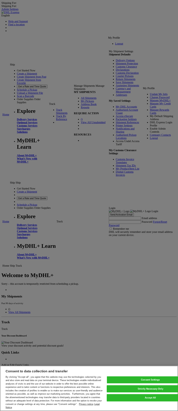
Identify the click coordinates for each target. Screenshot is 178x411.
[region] (89, 388)
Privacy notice (86, 404)
